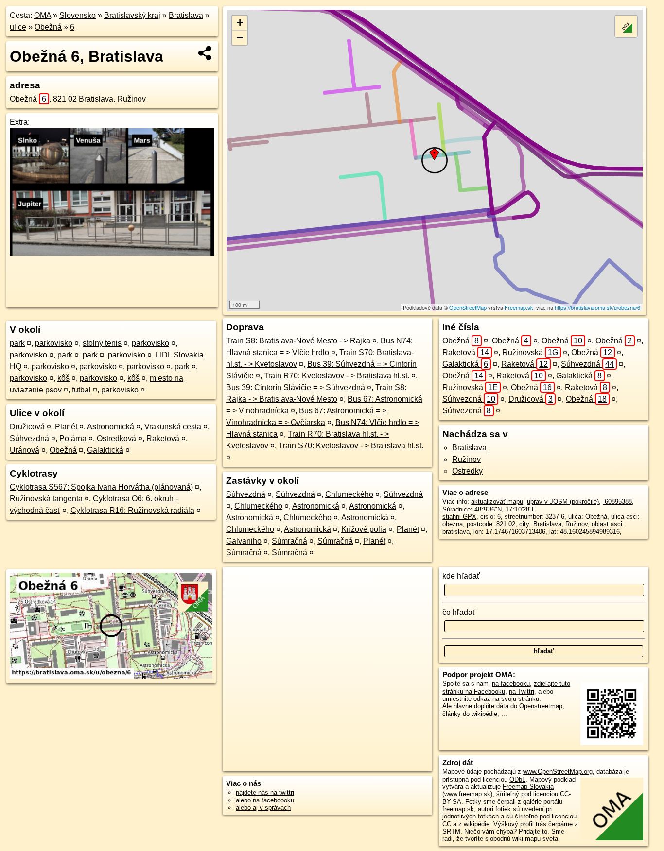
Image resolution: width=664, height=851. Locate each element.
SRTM (451, 831)
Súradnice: (457, 509)
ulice (18, 27)
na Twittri (521, 691)
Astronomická (110, 427)
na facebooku (511, 683)
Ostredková (116, 438)
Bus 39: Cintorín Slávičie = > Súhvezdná (295, 387)
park (17, 343)
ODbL (517, 779)
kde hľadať (461, 576)
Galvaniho (244, 541)
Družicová (27, 427)
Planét (66, 427)
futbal (81, 390)
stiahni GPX (459, 516)
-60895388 (617, 501)
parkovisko (53, 343)
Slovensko (77, 15)
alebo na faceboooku (265, 800)
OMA (42, 15)
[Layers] (626, 26)
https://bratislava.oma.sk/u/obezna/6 (597, 307)
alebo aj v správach (263, 807)
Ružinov (466, 459)
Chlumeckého (349, 494)
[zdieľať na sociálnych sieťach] (205, 53)
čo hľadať (458, 612)
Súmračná (289, 541)
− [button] (240, 38)
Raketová (162, 438)
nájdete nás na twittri (265, 792)
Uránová (24, 450)
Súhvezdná (29, 438)
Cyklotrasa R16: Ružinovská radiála (132, 510)
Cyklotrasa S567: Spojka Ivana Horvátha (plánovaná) (101, 487)
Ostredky (467, 471)
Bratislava (186, 15)
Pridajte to (533, 831)
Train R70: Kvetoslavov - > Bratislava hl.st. (336, 376)
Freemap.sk (519, 307)
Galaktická (105, 450)
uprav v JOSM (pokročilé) (563, 501)
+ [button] (240, 23)
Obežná (48, 27)
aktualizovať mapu (497, 501)
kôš (63, 378)
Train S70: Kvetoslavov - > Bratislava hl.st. (351, 446)
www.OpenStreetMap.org (558, 771)
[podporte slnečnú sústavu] (112, 253)
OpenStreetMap (468, 307)
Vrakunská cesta (172, 427)
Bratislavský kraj (132, 15)
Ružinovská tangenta (46, 498)
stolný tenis (102, 343)
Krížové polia (363, 529)
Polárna (73, 438)
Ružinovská (530, 352)
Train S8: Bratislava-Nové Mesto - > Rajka (298, 341)
